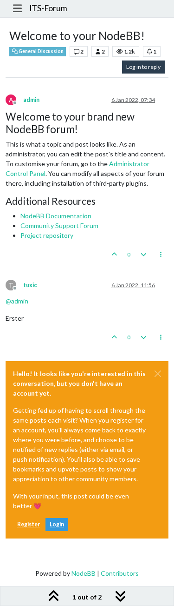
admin (31, 99)
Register (28, 524)
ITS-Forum (48, 8)
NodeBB (83, 573)
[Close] (157, 373)
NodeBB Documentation (55, 216)
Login (57, 524)
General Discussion (41, 51)
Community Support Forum (59, 225)
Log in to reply (143, 66)
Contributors (120, 573)
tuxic (30, 285)
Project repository (46, 235)
